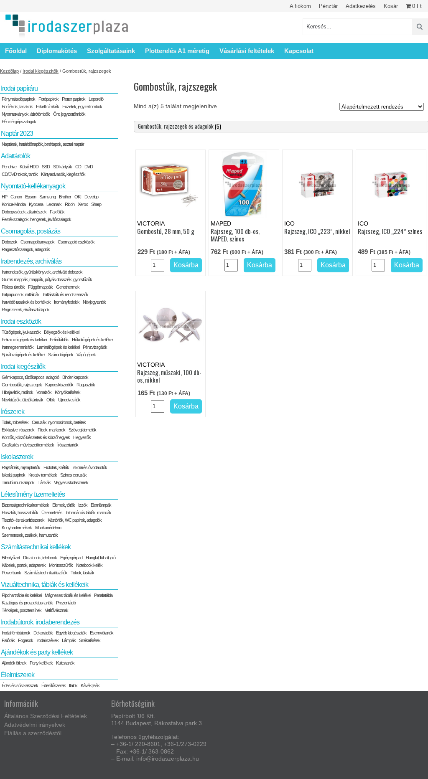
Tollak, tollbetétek (15, 422)
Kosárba (186, 265)
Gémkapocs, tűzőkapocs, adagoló (30, 377)
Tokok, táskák (82, 572)
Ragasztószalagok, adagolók (26, 249)
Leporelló (96, 98)
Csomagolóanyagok (37, 241)
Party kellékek (41, 662)
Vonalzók (43, 392)
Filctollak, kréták (56, 467)
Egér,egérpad (71, 557)
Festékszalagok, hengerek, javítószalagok (36, 219)
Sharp (96, 204)
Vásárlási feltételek (246, 50)
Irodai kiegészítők (41, 71)
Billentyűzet (11, 557)
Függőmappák (40, 286)
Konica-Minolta (13, 204)
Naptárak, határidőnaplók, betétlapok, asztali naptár (43, 144)
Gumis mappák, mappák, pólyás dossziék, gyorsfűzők (47, 279)
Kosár (391, 6)
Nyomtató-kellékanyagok (33, 186)
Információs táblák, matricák (88, 512)
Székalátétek (89, 640)
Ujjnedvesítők (69, 399)
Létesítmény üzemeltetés (33, 494)
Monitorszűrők (61, 565)
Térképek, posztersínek (21, 610)
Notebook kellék (89, 565)
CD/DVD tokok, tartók (20, 174)
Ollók (50, 399)
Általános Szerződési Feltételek (45, 716)
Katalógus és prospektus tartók (27, 602)
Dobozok (9, 241)
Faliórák (8, 640)
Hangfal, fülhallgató (100, 557)
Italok (73, 685)
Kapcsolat (298, 50)
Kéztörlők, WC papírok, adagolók (75, 520)
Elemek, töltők (63, 504)
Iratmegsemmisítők (17, 347)
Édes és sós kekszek (20, 685)
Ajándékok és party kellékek (37, 652)
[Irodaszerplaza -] (67, 26)
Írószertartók (67, 444)
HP (4, 196)
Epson (30, 196)
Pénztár (328, 6)
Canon (16, 196)
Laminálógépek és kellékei (58, 347)
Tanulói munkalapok (18, 482)
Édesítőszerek (53, 685)
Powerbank (11, 572)
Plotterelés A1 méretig (177, 50)
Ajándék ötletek (14, 662)
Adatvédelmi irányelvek (34, 724)
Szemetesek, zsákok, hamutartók (30, 535)
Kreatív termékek (42, 474)
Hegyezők (82, 437)
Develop (91, 196)
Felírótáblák (59, 339)
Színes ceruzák (73, 474)
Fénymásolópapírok (18, 98)
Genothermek (67, 286)
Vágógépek (86, 354)
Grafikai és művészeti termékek (28, 444)
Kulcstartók (65, 662)
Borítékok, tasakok (17, 106)
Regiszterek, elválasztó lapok (25, 309)
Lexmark (53, 204)
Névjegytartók (94, 301)
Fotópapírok (48, 98)
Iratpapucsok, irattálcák (20, 294)
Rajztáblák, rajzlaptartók (21, 467)
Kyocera (36, 204)
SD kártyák (62, 166)
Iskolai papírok (13, 474)
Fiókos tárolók (13, 286)
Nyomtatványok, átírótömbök (26, 114)
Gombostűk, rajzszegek (22, 384)
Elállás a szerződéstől (32, 733)
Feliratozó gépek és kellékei (24, 339)
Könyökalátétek (67, 392)
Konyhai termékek (17, 527)
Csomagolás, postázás (30, 231)
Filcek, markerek (51, 429)
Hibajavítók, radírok (17, 392)
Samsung (47, 196)
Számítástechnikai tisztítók (45, 572)
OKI (77, 196)
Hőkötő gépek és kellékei (92, 339)
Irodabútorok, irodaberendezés (40, 622)
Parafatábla (103, 595)
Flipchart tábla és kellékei (21, 595)
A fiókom (300, 6)
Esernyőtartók (101, 632)
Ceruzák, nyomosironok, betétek (59, 422)
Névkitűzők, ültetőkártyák (22, 399)
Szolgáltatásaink (111, 50)
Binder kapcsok (75, 377)
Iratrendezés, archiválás (31, 261)
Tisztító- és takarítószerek (23, 520)
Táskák (44, 482)
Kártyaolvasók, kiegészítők (63, 174)
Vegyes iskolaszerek (71, 482)
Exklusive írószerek (18, 429)
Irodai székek (47, 640)
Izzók (82, 504)
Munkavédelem (48, 527)
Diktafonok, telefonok (40, 557)
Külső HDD (29, 166)
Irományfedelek (66, 301)
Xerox (83, 204)
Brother (65, 196)
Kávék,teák (90, 685)
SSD (46, 166)
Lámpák (69, 640)
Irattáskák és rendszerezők (65, 294)
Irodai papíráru (19, 88)
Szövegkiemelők (82, 429)
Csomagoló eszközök (76, 241)
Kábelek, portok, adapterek (24, 565)
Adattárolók (15, 156)
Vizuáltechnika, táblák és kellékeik (44, 584)
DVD (88, 166)
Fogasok (25, 640)
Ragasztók (85, 384)
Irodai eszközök (21, 321)
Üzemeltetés (51, 512)
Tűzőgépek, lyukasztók (21, 332)
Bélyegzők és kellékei (61, 332)
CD (78, 166)
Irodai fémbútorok (16, 632)
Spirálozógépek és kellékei (23, 354)
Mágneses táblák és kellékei (68, 595)
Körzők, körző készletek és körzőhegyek (36, 437)
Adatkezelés (361, 6)
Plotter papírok (73, 98)
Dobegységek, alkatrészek (24, 211)
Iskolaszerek (17, 456)
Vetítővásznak (56, 610)
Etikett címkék (47, 106)
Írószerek (12, 411)
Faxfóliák (57, 211)
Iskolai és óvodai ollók (89, 467)
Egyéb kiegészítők (71, 632)
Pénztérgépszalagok (19, 121)
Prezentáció (66, 602)
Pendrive (9, 166)
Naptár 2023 (17, 133)
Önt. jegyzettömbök (69, 114)
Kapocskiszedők (59, 384)
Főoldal (16, 50)
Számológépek (60, 354)
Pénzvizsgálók (95, 347)
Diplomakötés (57, 50)
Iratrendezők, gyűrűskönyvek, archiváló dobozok (42, 271)
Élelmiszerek (17, 674)
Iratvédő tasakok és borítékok (26, 301)
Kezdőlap (9, 71)
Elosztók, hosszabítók (20, 512)
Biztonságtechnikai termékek (25, 504)
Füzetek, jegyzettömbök (82, 106)
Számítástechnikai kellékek (36, 547)
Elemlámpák (101, 504)
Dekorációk (43, 632)
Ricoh (69, 204)
